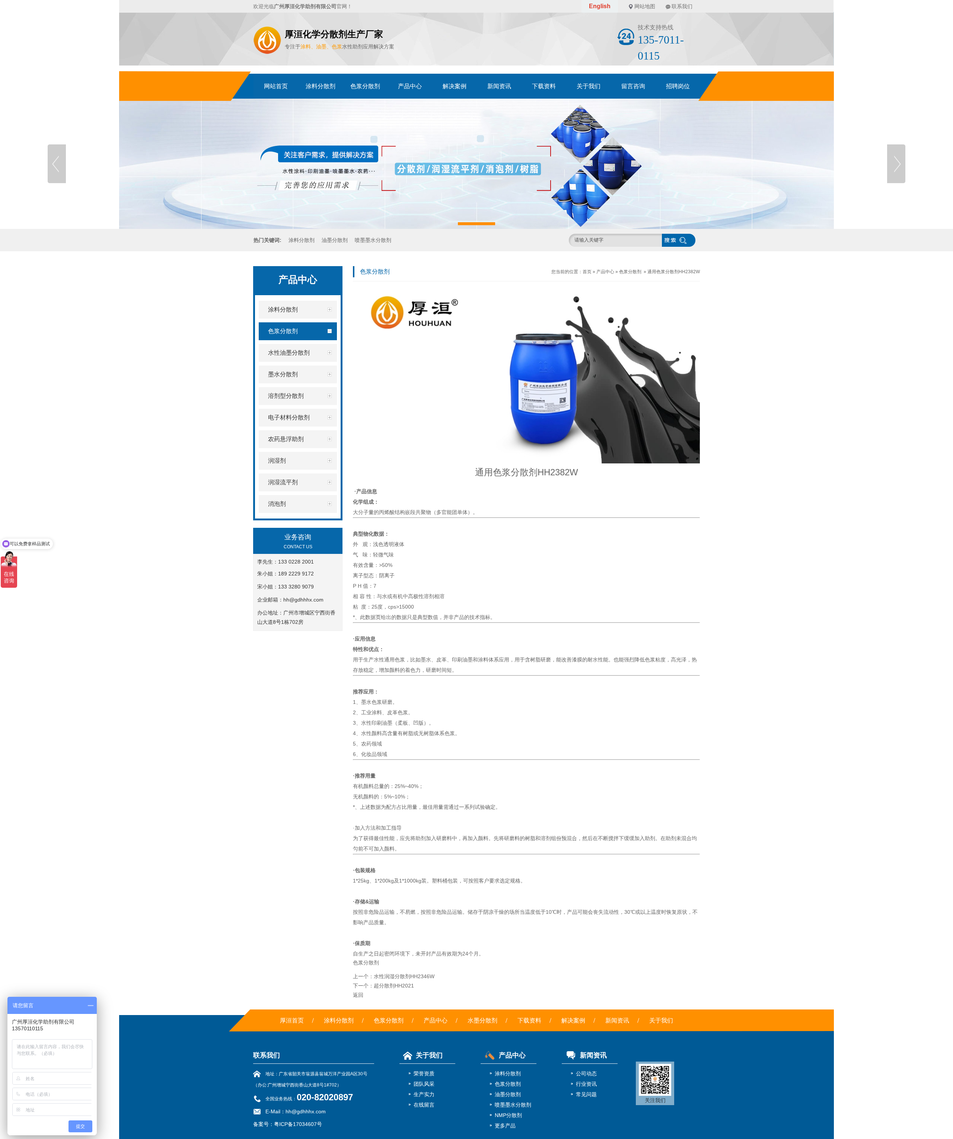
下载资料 (544, 86)
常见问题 (586, 1094)
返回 (358, 995)
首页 (587, 271)
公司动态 (586, 1073)
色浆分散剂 (365, 86)
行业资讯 (586, 1084)
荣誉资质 (424, 1073)
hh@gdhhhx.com (303, 600)
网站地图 (644, 6)
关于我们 (588, 86)
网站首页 (276, 86)
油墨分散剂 (335, 240)
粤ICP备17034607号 (298, 1124)
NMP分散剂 (508, 1115)
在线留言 (424, 1105)
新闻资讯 (499, 86)
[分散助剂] (476, 164)
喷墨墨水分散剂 (373, 240)
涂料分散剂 (320, 86)
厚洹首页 (292, 1020)
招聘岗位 (678, 86)
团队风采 (424, 1084)
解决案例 (454, 86)
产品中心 (410, 86)
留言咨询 (633, 86)
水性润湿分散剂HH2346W (404, 976)
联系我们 (682, 6)
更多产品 (505, 1126)
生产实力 (424, 1094)
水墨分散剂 (482, 1020)
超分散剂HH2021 (394, 986)
